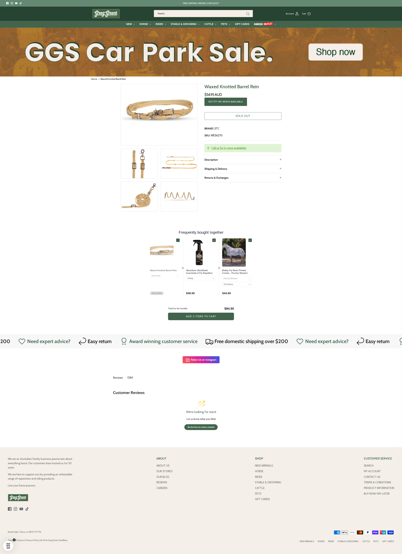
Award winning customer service (120, 341)
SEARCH (369, 465)
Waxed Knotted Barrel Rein (113, 79)
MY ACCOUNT (372, 471)
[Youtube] (16, 3)
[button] (8, 546)
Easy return (57, 341)
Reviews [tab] (118, 377)
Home (94, 79)
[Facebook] (7, 3)
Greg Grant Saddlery (57, 540)
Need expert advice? (283, 341)
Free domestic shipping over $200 (208, 341)
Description (211, 159)
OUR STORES (164, 471)
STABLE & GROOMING (268, 482)
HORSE (259, 471)
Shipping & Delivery (215, 168)
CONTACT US (372, 476)
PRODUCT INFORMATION (379, 488)
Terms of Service (16, 540)
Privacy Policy (32, 540)
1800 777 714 (35, 531)
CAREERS (161, 488)
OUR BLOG (162, 476)
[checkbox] (178, 240)
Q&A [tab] (130, 377)
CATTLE (260, 488)
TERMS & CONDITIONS (377, 482)
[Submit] (248, 14)
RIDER (258, 476)
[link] (165, 270)
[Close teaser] (14, 539)
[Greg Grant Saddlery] (106, 14)
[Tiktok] (20, 3)
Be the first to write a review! (201, 427)
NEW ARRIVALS (264, 465)
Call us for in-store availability (229, 148)
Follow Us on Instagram (203, 359)
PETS (258, 493)
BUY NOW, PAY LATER (377, 493)
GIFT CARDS (262, 499)
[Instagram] (12, 3)
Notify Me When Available (226, 101)
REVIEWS (161, 482)
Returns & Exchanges (216, 177)
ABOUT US (162, 465)
